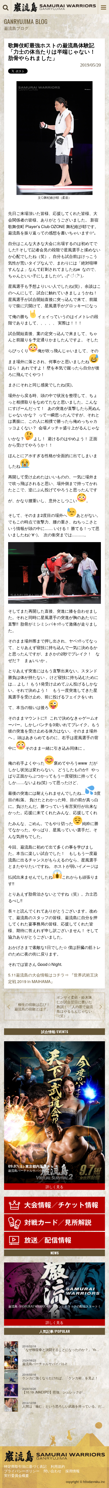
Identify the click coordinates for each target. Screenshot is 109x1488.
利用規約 (58, 1466)
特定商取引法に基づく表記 (25, 1466)
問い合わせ (52, 1470)
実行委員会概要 (16, 1475)
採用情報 (72, 1470)
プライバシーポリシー (22, 1470)
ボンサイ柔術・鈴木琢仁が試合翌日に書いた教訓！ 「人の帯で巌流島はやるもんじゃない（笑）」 (75, 1006)
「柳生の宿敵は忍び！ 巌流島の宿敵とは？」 (33, 1006)
